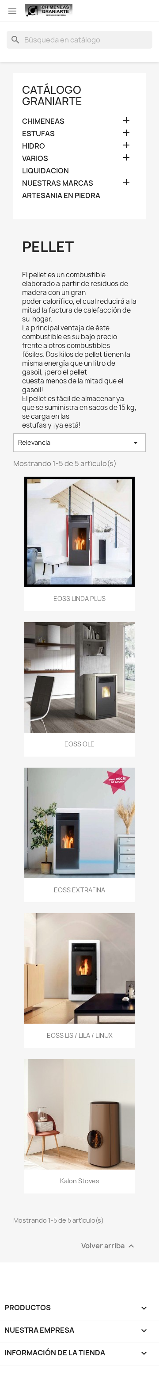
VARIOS (35, 158)
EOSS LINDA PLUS (79, 598)
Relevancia (79, 442)
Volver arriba (108, 1245)
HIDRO (33, 146)
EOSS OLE (79, 744)
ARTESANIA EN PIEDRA (61, 195)
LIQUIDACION (45, 171)
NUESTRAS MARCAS (57, 183)
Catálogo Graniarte (52, 95)
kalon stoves (79, 1181)
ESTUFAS (38, 133)
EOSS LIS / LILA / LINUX (80, 1035)
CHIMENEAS (43, 121)
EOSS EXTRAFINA (79, 890)
